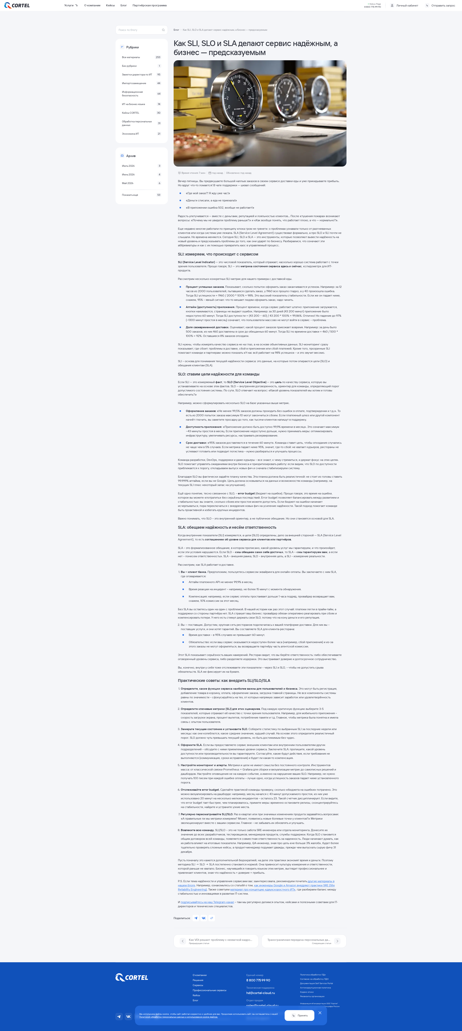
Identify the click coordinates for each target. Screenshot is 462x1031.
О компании (92, 5)
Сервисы (198, 985)
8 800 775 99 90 (258, 980)
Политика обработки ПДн (313, 974)
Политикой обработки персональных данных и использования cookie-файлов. (178, 1016)
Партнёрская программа (150, 5)
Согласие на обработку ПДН (314, 979)
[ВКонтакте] (128, 1016)
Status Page (375, 4)
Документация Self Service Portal (316, 983)
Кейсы (110, 5)
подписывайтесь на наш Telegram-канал (207, 902)
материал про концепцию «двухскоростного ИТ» (262, 889)
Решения (198, 980)
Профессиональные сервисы (209, 990)
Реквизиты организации (312, 996)
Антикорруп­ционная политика (315, 987)
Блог (124, 5)
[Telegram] (119, 1016)
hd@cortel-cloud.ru (260, 993)
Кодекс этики (307, 992)
